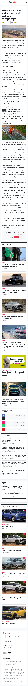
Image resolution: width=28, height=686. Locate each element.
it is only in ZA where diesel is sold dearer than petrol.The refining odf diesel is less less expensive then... (13, 440)
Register (16, 237)
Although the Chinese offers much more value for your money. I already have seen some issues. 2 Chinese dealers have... (13, 472)
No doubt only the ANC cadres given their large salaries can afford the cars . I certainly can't (14, 456)
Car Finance (5, 398)
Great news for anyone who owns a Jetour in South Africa (14, 291)
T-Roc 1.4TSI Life (7, 526)
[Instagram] (12, 636)
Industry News (6, 370)
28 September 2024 (10, 8)
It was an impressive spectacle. (11, 492)
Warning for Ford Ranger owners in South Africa (13, 317)
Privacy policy (6, 650)
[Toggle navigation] (1, 2)
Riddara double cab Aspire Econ (12, 550)
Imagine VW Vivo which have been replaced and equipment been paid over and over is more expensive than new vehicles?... (14, 463)
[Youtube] (9, 636)
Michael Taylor (20, 8)
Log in (11, 237)
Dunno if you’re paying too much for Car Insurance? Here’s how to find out (13, 374)
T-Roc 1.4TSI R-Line (8, 623)
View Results (14, 500)
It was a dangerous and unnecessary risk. (14, 494)
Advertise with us (7, 647)
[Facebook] (4, 636)
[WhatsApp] (15, 636)
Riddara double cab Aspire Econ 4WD (12, 599)
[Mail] (14, 19)
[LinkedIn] (8, 19)
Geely (3, 548)
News (3, 8)
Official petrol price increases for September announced (13, 265)
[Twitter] (6, 19)
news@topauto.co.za (7, 645)
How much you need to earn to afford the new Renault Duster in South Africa (13, 402)
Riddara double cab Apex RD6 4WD (14, 574)
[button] (26, 2)
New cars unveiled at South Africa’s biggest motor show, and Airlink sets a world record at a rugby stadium (13, 345)
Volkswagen (5, 524)
